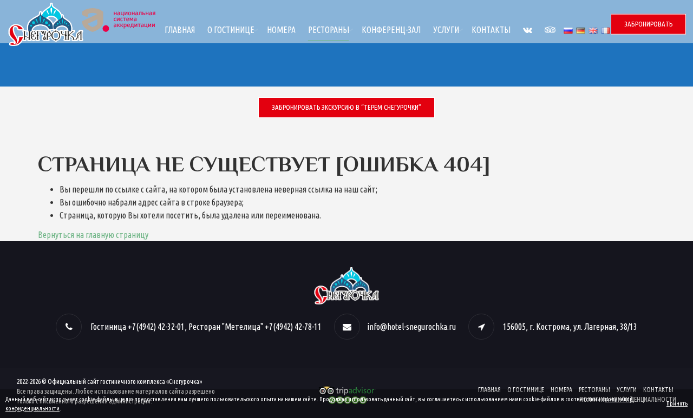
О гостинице (230, 30)
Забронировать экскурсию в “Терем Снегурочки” (346, 107)
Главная (180, 30)
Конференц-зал (391, 30)
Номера (281, 30)
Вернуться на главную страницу (93, 235)
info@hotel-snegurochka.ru (411, 326)
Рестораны (328, 30)
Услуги (446, 30)
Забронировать (648, 24)
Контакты (491, 30)
